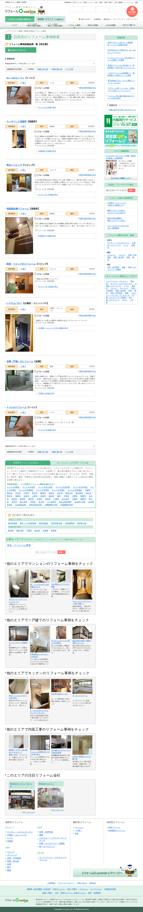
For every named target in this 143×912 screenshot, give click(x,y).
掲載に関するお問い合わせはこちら (122, 110)
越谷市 (51, 496)
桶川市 (31, 499)
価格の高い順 (57, 69)
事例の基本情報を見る (87, 88)
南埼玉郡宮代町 (35, 505)
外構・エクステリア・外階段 (52, 843)
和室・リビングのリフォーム (21, 264)
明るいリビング (14, 165)
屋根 (123, 267)
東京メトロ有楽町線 (28, 523)
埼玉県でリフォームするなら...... (27, 463)
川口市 (18, 493)
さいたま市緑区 (58, 490)
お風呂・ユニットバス (17, 835)
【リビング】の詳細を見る (48, 195)
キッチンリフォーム (80, 696)
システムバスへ (14, 303)
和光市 (14, 499)
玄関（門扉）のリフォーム (20, 361)
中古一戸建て (99, 2)
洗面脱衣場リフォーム (18, 208)
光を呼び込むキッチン (59, 694)
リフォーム (83, 889)
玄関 (128, 257)
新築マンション (88, 2)
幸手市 (14, 502)
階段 (9, 870)
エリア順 (69, 69)
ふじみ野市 (51, 502)
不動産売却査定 (110, 889)
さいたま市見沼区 (63, 487)
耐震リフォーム (114, 827)
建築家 (120, 2)
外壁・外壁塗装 (113, 267)
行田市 (26, 493)
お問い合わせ (82, 883)
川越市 (87, 490)
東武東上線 (81, 523)
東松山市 (69, 493)
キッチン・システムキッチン (118, 243)
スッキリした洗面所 (17, 121)
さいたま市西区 (13, 487)
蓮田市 (83, 499)
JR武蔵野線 (69, 523)
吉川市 (41, 502)
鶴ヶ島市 (23, 502)
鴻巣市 (18, 496)
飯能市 (43, 493)
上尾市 (34, 496)
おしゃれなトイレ (15, 78)
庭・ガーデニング (112, 300)
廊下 (130, 298)
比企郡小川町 (80, 502)
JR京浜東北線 (56, 523)
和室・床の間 (119, 257)
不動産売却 (67, 2)
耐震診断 (97, 893)
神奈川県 (19, 530)
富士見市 (65, 499)
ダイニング (124, 288)
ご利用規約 (51, 883)
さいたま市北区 (28, 487)
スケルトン (111, 255)
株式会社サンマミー (46, 784)
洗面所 (10, 841)
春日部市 (79, 493)
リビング (122, 255)
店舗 (76, 833)
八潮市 (56, 499)
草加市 (43, 496)
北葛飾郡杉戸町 (51, 505)
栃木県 (37, 530)
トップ (7, 31)
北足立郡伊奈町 (65, 502)
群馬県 (53, 530)
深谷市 (26, 496)
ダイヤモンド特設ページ (120, 178)
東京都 (10, 530)
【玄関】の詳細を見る (46, 393)
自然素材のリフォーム (117, 831)
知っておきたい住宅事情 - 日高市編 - (73, 463)
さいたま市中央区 (80, 487)
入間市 (75, 496)
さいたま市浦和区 (26, 490)
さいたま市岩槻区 (75, 490)
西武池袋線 (43, 523)
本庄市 (60, 493)
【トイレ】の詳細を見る (47, 107)
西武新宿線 (12, 523)
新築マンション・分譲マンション (73, 893)
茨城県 (45, 530)
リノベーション (129, 2)
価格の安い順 (43, 69)
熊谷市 (9, 493)
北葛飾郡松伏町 (66, 505)
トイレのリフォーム (17, 407)
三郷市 (75, 499)
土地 (115, 2)
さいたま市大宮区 (45, 487)
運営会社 (92, 883)
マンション (79, 827)
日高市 (33, 502)
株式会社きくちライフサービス (21, 785)
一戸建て (22, 83)
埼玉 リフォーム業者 (19, 545)
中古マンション (77, 2)
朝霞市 (83, 496)
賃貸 (136, 2)
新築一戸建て (108, 2)
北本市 (48, 499)
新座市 (22, 499)
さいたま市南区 (42, 490)
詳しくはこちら (29, 812)
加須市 (51, 493)
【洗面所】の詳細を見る (47, 151)
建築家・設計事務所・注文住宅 (39, 889)
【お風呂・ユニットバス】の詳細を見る (53, 328)
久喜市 (39, 499)
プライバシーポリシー (66, 883)
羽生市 (9, 496)
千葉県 (29, 530)
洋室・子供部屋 (14, 858)
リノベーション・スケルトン (117, 281)
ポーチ (124, 300)
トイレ (126, 245)
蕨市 (59, 496)
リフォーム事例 (16, 31)
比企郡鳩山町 (20, 505)
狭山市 (88, 493)
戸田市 (66, 496)
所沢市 (34, 493)
